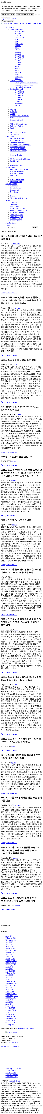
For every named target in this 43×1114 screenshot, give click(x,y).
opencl (14, 525)
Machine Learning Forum (24, 85)
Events (12, 196)
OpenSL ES (19, 99)
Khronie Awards (16, 219)
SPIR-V (18, 68)
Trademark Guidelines (18, 149)
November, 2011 (12, 1020)
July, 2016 (9, 987)
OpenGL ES (19, 56)
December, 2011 (11, 1018)
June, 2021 (9, 936)
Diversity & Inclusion (13, 1068)
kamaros (18, 308)
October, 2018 (11, 965)
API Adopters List (16, 140)
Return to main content (26, 1028)
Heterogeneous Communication (26, 83)
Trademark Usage (12, 1077)
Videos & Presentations (18, 124)
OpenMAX (19, 95)
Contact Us (14, 204)
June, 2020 (9, 944)
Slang (17, 66)
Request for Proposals (18, 132)
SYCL (17, 70)
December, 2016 (11, 983)
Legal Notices (11, 1071)
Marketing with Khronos (19, 198)
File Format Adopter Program (20, 145)
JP (16, 1081)
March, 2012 (10, 1014)
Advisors (13, 112)
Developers (10, 27)
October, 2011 (11, 1022)
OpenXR (18, 64)
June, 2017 (9, 977)
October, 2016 (11, 985)
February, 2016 (11, 994)
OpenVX (18, 62)
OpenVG (18, 60)
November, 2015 (12, 996)
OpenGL (18, 54)
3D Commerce (20, 31)
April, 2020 (10, 946)
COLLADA (19, 35)
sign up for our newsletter (10, 1046)
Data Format (19, 37)
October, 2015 (11, 998)
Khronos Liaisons (16, 173)
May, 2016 (9, 990)
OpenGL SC (19, 58)
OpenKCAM (19, 91)
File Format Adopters (17, 147)
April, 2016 (10, 992)
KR (19, 1081)
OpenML (18, 97)
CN (13, 1081)
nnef (15, 685)
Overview (13, 202)
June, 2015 (9, 1004)
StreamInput (19, 103)
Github (12, 114)
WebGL (18, 79)
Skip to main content (8, 19)
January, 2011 (10, 1025)
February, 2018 (11, 973)
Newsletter (14, 192)
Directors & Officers (17, 208)
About (8, 200)
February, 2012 (11, 1016)
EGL (16, 40)
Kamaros (18, 46)
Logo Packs (14, 206)
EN (11, 1081)
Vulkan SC (19, 77)
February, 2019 (11, 961)
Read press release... (9, 293)
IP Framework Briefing (18, 151)
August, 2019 (10, 952)
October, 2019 (11, 950)
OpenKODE (19, 93)
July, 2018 (9, 969)
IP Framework (15, 175)
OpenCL (18, 52)
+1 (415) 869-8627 (13, 1042)
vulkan (18, 414)
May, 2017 (9, 979)
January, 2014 (11, 1010)
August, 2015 (10, 1000)
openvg (13, 480)
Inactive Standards (16, 89)
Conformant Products (18, 143)
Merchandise (14, 134)
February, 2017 (11, 981)
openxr (13, 461)
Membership (10, 167)
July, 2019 (9, 954)
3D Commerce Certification (20, 159)
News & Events (11, 184)
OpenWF (18, 101)
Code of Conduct (16, 215)
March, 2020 (10, 948)
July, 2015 (9, 1002)
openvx (16, 630)
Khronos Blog (15, 190)
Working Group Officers (19, 210)
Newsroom (14, 186)
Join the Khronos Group (19, 169)
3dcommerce (15, 244)
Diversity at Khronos (17, 213)
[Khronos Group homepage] (21, 23)
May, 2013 (9, 1012)
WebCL (17, 105)
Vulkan (17, 75)
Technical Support (16, 217)
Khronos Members (17, 171)
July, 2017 (9, 975)
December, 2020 (11, 940)
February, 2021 (11, 938)
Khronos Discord (16, 120)
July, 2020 (9, 942)
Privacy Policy (11, 1073)
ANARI (18, 33)
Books (12, 128)
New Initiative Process (23, 87)
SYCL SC (18, 72)
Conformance (10, 136)
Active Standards (16, 29)
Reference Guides (16, 126)
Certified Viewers (16, 161)
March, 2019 (10, 959)
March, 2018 (10, 971)
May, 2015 (9, 1006)
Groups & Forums (16, 81)
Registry (13, 110)
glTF (16, 42)
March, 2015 (10, 1008)
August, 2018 (10, 967)
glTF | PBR (19, 44)
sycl (15, 365)
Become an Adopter (17, 138)
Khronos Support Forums (19, 116)
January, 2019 (11, 963)
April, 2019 (10, 957)
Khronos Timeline (16, 221)
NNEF (17, 50)
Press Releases (15, 188)
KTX (17, 48)
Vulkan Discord (16, 118)
